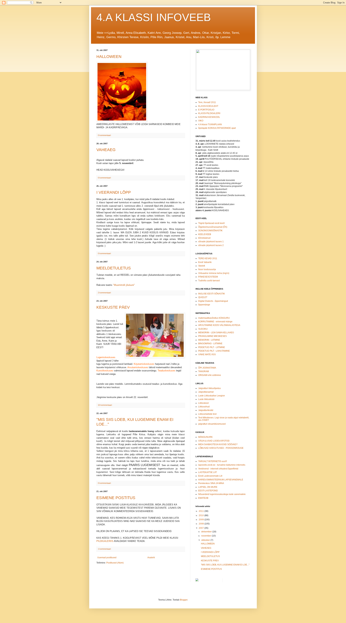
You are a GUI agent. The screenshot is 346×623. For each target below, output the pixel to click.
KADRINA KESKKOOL (209, 117)
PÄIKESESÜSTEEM (208, 277)
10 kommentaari (105, 405)
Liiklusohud (204, 406)
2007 (201, 528)
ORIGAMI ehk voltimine (209, 375)
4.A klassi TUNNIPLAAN (210, 124)
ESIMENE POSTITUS (115, 497)
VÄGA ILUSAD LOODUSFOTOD (214, 441)
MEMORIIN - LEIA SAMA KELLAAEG (216, 332)
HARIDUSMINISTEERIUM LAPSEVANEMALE (220, 479)
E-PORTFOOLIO (206, 109)
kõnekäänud (204, 238)
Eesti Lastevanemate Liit (210, 476)
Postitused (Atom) (115, 562)
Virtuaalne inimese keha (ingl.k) (213, 273)
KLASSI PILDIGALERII (209, 113)
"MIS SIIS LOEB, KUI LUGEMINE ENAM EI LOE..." (225, 564)
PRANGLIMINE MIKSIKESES (212, 336)
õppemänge (204, 304)
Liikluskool (203, 403)
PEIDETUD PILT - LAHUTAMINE (214, 351)
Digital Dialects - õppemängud (213, 301)
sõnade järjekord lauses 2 (211, 245)
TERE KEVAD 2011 (207, 258)
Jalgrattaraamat (206, 392)
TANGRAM (203, 371)
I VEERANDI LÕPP (113, 192)
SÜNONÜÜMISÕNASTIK (210, 230)
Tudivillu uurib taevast (209, 280)
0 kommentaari (104, 135)
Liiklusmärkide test (207, 414)
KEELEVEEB (204, 234)
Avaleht (151, 557)
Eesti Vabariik (205, 262)
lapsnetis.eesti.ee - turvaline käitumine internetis (221, 465)
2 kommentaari (104, 293)
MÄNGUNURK (205, 437)
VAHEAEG (106, 149)
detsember (206, 531)
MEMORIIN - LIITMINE (209, 340)
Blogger (183, 600)
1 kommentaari (104, 549)
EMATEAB (203, 498)
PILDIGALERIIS (104, 541)
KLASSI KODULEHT (208, 106)
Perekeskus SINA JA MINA (211, 483)
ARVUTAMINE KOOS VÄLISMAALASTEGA (219, 325)
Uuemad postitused (106, 557)
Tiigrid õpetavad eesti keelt (211, 223)
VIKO (200, 120)
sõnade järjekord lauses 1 (211, 241)
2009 (201, 519)
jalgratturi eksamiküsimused (212, 424)
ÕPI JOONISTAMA (207, 368)
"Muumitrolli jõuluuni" (124, 285)
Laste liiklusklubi (206, 399)
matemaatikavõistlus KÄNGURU (214, 318)
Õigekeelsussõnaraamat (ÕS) (212, 227)
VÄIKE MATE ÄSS (207, 354)
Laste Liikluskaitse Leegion (211, 395)
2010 (201, 515)
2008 (201, 523)
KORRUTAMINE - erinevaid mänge (215, 321)
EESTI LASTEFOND (208, 490)
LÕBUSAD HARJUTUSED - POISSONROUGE (220, 448)
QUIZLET (202, 297)
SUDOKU (203, 329)
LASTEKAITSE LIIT (207, 472)
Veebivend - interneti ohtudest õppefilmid (218, 468)
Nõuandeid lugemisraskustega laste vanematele (222, 494)
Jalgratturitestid (205, 410)
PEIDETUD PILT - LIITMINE (211, 347)
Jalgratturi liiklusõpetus (209, 388)
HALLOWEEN (108, 56)
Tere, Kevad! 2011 (207, 102)
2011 (201, 511)
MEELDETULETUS (113, 268)
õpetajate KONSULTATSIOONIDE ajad (217, 128)
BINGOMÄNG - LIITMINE (210, 343)
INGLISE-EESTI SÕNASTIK (211, 293)
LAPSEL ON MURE (207, 487)
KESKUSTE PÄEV (113, 307)
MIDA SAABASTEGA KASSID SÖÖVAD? (218, 444)
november (206, 536)
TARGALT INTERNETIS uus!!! (212, 461)
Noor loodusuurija (207, 269)
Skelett (201, 266)
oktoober (205, 540)
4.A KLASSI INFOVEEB (153, 17)
